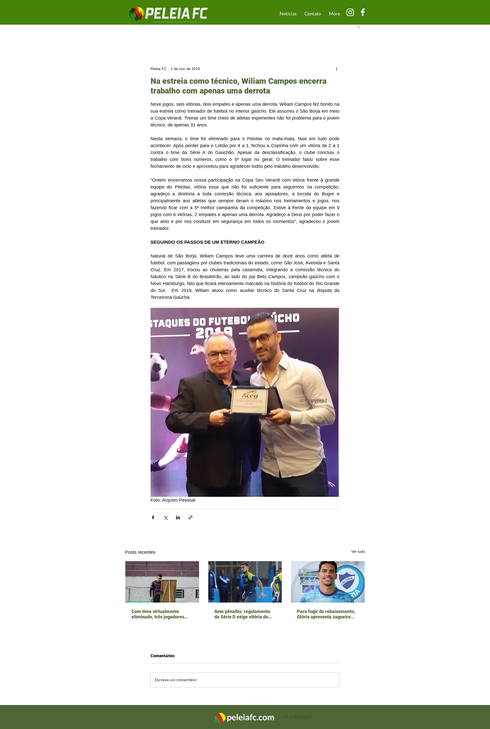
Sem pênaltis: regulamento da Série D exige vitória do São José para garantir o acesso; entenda (242, 614)
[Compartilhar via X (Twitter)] (165, 517)
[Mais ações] (336, 69)
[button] (358, 27)
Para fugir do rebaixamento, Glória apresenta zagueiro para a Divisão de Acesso (326, 614)
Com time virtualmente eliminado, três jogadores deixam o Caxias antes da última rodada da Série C (157, 614)
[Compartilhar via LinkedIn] (178, 517)
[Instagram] (350, 12)
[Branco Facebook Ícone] (363, 12)
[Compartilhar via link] (190, 517)
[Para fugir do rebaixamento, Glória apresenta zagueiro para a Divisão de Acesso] (328, 582)
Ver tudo (358, 551)
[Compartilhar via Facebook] (153, 517)
